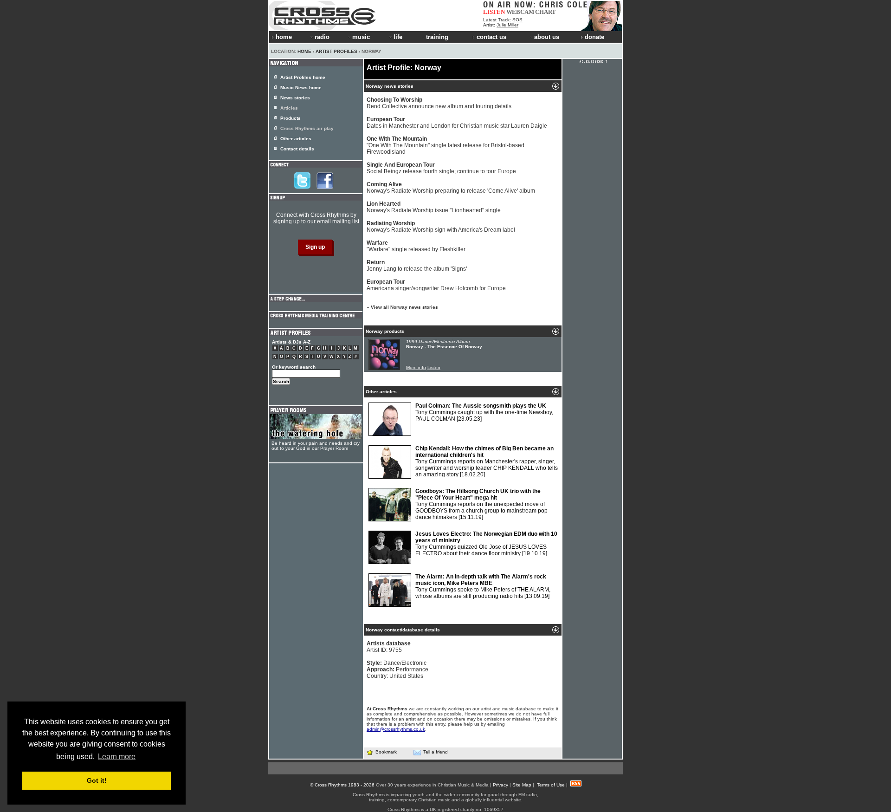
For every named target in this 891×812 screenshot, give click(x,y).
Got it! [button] (97, 780)
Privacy (500, 784)
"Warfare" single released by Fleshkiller (416, 246)
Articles (289, 107)
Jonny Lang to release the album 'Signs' (417, 265)
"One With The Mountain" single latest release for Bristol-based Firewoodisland (445, 145)
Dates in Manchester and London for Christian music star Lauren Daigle (457, 122)
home (284, 36)
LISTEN (494, 11)
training (437, 36)
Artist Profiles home (302, 77)
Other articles (295, 138)
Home (304, 51)
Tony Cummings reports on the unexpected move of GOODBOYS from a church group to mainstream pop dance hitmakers (481, 504)
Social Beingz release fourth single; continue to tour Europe (441, 168)
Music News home (301, 87)
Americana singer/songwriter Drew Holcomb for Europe (436, 285)
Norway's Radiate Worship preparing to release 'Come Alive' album (451, 187)
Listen (433, 367)
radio (322, 36)
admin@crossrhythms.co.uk (396, 729)
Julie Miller (507, 24)
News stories (295, 97)
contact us (491, 36)
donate (594, 36)
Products (290, 118)
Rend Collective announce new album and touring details (439, 103)
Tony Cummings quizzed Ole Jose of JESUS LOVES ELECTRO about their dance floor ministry (486, 544)
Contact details (297, 148)
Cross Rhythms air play (307, 128)
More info (416, 367)
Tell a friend (435, 751)
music (361, 36)
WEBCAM (520, 11)
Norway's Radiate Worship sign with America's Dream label (441, 226)
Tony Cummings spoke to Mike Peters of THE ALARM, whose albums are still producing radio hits (482, 586)
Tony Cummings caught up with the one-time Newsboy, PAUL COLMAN (484, 412)
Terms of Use (551, 784)
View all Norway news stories (404, 307)
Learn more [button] (117, 756)
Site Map (521, 784)
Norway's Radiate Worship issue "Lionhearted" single (434, 207)
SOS (517, 19)
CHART (545, 11)
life (398, 36)
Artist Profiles (336, 51)
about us (546, 36)
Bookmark (386, 751)
